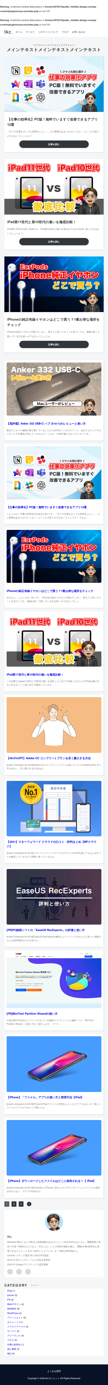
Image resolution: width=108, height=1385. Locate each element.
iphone (10, 1295)
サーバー (11, 1331)
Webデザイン (14, 1304)
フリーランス (14, 1335)
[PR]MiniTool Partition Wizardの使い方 (32, 1013)
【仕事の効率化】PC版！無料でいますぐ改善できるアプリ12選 (47, 507)
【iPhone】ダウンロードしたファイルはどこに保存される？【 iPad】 (51, 1181)
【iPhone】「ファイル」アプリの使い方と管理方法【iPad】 (45, 1097)
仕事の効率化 (14, 1344)
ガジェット (12, 1322)
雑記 (9, 1353)
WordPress (12, 1313)
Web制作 (11, 1308)
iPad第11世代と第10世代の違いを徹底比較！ (35, 674)
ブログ (10, 1340)
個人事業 (11, 1349)
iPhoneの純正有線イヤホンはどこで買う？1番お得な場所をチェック (50, 591)
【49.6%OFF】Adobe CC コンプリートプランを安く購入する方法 (49, 758)
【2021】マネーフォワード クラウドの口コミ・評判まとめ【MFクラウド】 (51, 844)
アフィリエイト (15, 1317)
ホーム (19, 31)
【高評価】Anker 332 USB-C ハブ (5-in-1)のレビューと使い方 (46, 423)
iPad (9, 1290)
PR (8, 1299)
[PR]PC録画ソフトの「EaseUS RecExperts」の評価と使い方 (46, 930)
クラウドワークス (16, 1326)
